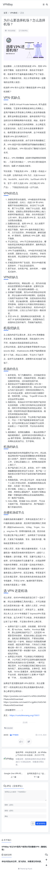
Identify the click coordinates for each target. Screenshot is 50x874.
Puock (30, 869)
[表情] (33, 823)
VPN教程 (13, 12)
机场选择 (9, 728)
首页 (5, 12)
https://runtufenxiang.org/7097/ (25, 715)
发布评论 (41, 823)
